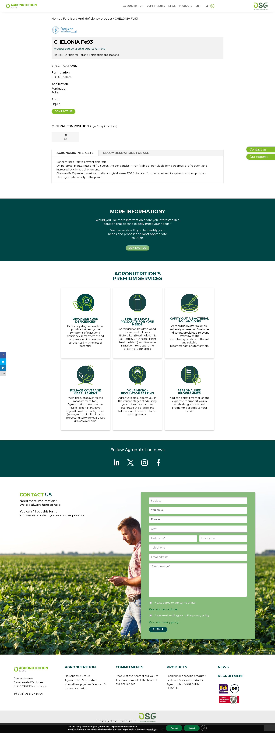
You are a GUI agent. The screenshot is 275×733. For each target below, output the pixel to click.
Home (56, 18)
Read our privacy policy (164, 622)
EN (197, 6)
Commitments (156, 6)
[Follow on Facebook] (158, 462)
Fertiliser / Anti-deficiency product (87, 18)
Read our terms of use (163, 609)
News (172, 6)
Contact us (63, 111)
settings (152, 729)
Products (185, 6)
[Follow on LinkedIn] (116, 462)
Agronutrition (133, 6)
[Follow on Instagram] (144, 462)
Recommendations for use (126, 153)
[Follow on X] (130, 462)
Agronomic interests (75, 153)
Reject (191, 727)
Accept (174, 727)
